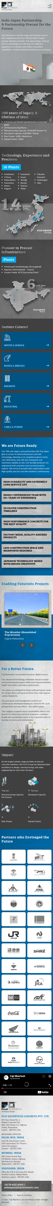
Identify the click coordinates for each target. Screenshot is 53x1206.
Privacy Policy (7, 1195)
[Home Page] (12, 1107)
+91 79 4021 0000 (13, 1184)
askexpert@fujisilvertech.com (21, 1187)
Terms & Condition (24, 1195)
